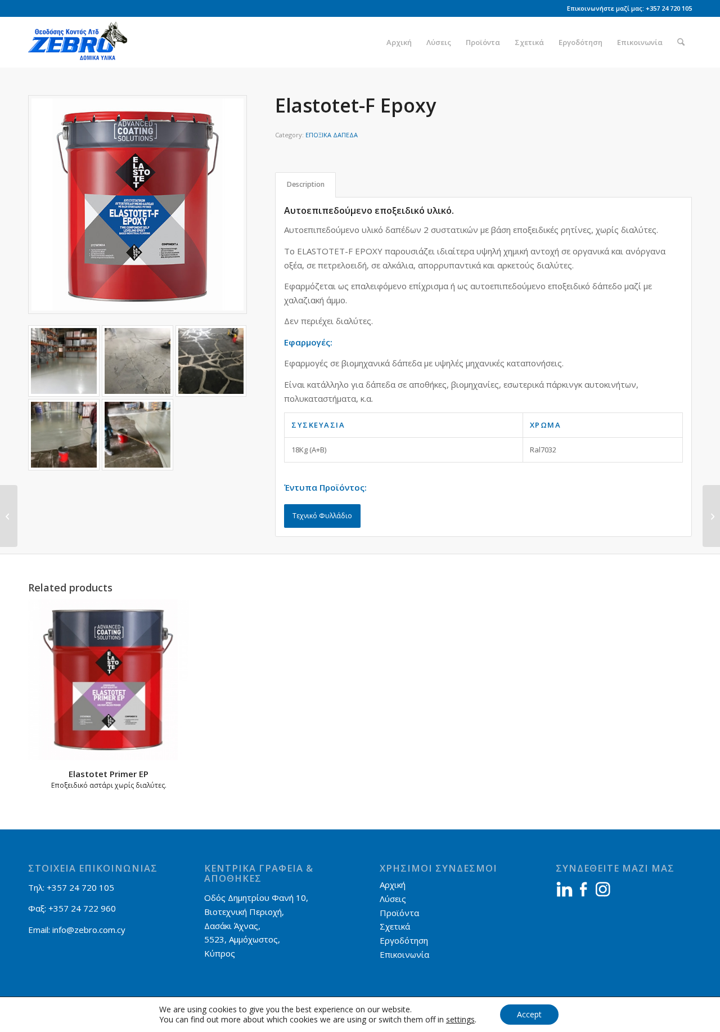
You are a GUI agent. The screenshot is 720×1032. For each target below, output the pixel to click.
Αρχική (393, 884)
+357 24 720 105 (669, 8)
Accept (529, 1014)
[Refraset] (8, 516)
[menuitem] (399, 42)
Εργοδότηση (404, 940)
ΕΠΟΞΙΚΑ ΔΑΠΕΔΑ (331, 135)
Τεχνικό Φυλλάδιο (322, 516)
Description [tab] (306, 184)
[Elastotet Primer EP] (711, 516)
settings (460, 1020)
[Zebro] (82, 42)
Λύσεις (393, 898)
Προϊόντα (399, 912)
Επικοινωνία (404, 954)
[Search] (681, 42)
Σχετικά (395, 926)
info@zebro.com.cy (88, 929)
